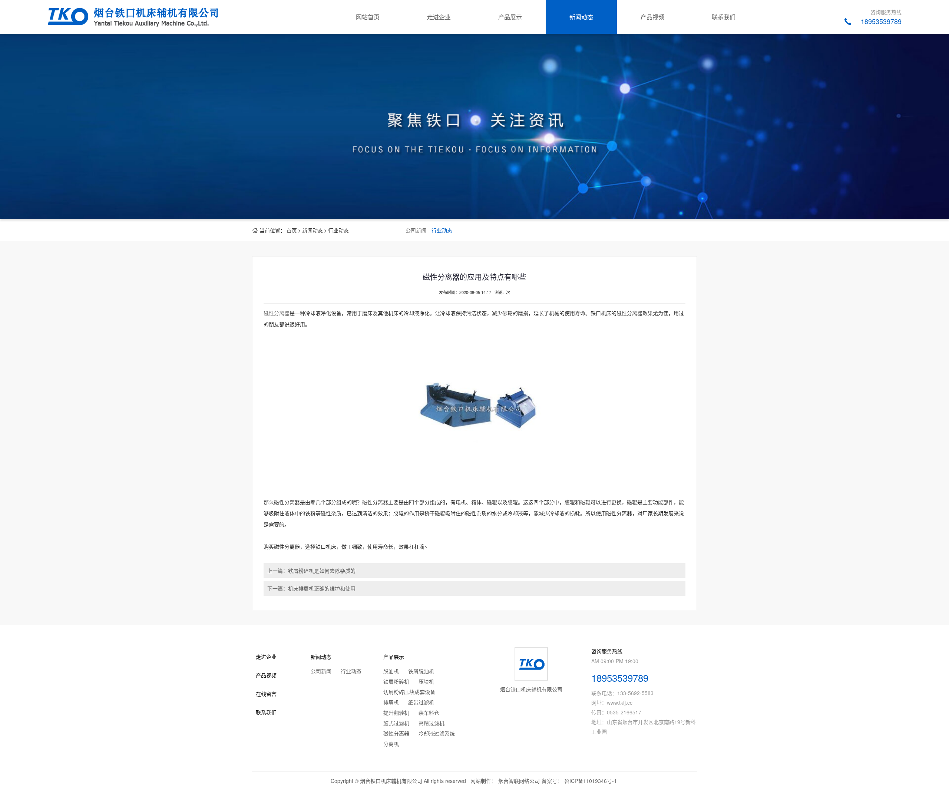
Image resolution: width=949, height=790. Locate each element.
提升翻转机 (396, 712)
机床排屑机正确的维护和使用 (322, 588)
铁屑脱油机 (421, 671)
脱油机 (391, 671)
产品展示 (510, 17)
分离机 (391, 743)
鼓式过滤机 (396, 723)
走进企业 (439, 17)
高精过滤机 (431, 723)
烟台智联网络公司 (519, 780)
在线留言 (266, 693)
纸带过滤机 (421, 702)
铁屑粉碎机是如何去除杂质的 (322, 570)
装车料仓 (429, 712)
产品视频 (652, 17)
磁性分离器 (277, 313)
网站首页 (368, 17)
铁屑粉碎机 (396, 681)
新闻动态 (581, 17)
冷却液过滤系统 (437, 733)
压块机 (426, 681)
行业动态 (338, 230)
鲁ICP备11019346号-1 (590, 780)
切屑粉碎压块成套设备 (409, 691)
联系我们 (723, 17)
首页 (292, 230)
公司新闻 (416, 230)
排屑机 (391, 702)
